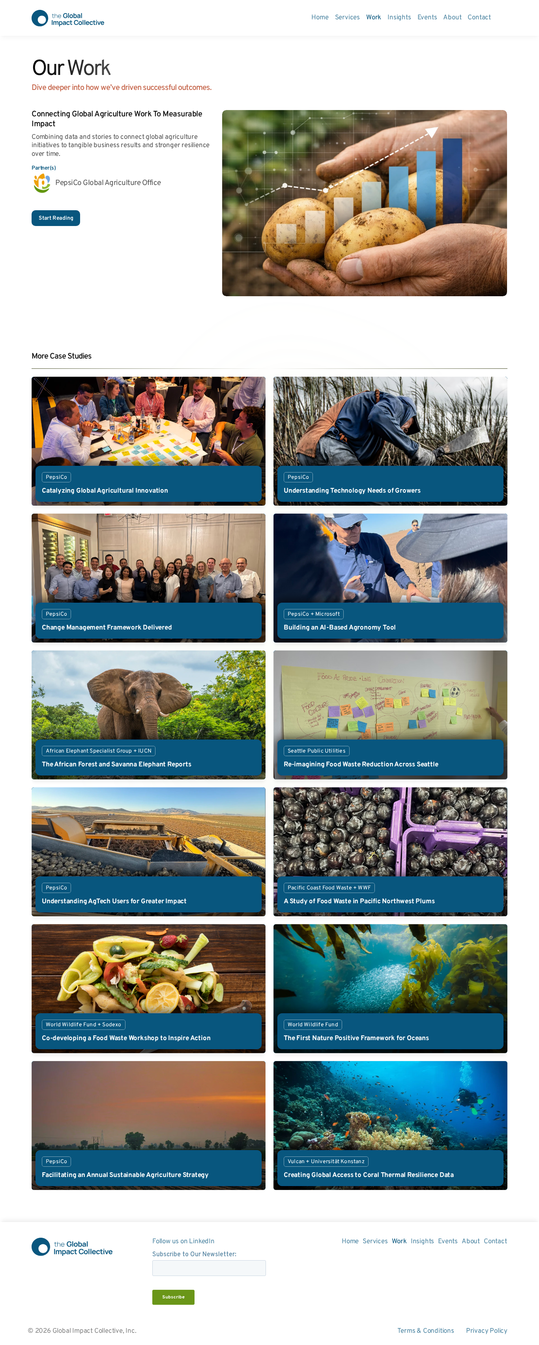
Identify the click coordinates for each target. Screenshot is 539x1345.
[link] (149, 441)
